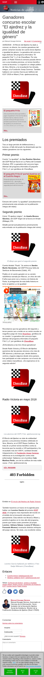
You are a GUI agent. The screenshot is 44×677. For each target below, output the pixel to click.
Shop (4, 2)
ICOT (4, 586)
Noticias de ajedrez (22, 9)
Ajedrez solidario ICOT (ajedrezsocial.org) (23, 578)
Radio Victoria (22, 586)
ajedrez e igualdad (30, 583)
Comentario (6, 639)
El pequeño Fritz (12, 110)
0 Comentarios (37, 41)
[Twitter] (15, 591)
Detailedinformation (9, 671)
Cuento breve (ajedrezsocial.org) (20, 576)
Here (14, 662)
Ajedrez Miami (7, 584)
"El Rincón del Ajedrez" (15, 583)
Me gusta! (27, 41)
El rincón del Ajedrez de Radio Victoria (26, 502)
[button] (15, 2)
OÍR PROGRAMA (10, 468)
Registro (22, 636)
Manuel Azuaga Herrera (20, 600)
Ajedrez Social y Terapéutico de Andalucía (27, 584)
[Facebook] (9, 591)
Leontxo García (11, 586)
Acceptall (36, 671)
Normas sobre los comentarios (12, 623)
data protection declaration (33, 666)
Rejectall (22, 671)
